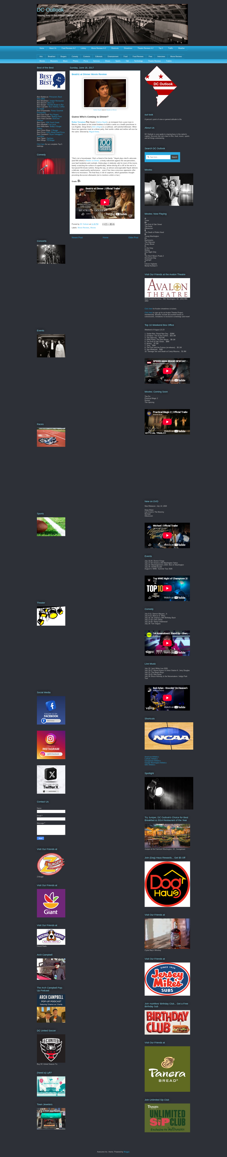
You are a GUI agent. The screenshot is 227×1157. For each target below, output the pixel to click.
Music (65, 61)
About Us (52, 48)
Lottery (83, 48)
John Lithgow (97, 127)
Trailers (169, 61)
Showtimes (128, 48)
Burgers (63, 56)
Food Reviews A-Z (69, 48)
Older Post (133, 237)
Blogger (126, 1152)
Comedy (75, 56)
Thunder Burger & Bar (55, 105)
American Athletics (152, 757)
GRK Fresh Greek (52, 122)
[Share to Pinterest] (113, 224)
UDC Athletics (150, 765)
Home (42, 48)
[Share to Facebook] (111, 224)
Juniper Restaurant (56, 101)
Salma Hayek (97, 110)
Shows (107, 61)
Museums (54, 61)
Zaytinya (50, 138)
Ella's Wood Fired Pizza (55, 132)
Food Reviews (138, 56)
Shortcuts (115, 48)
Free (150, 56)
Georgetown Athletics (153, 761)
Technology (138, 61)
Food (125, 56)
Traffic (170, 48)
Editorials (98, 56)
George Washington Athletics (156, 763)
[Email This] (103, 224)
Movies (42, 61)
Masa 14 (50, 103)
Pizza (86, 61)
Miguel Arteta (94, 132)
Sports (117, 61)
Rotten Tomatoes (78, 122)
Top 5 (161, 48)
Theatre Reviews (154, 61)
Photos (75, 61)
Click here (41, 144)
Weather (181, 48)
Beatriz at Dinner (112, 110)
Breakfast (51, 56)
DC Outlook (50, 10)
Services (96, 61)
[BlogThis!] (106, 224)
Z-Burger (54, 130)
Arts (41, 56)
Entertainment (113, 56)
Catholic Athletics (151, 759)
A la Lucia (52, 124)
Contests (86, 56)
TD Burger (51, 140)
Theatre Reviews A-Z (145, 48)
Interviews (161, 56)
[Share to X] (108, 224)
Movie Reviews (176, 56)
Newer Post (77, 237)
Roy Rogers (54, 115)
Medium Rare (57, 117)
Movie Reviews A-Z (98, 48)
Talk (127, 61)
